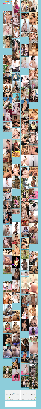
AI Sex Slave (5, 3)
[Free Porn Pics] (7, 1)
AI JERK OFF (7, 3)
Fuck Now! (10, 3)
